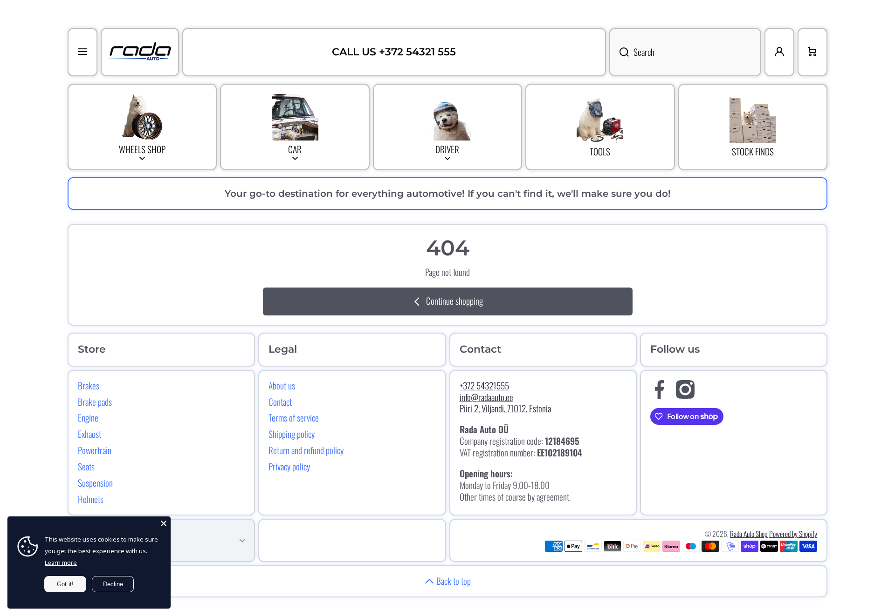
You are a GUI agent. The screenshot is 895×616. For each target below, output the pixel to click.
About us (281, 385)
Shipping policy (291, 433)
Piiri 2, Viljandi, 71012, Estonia (505, 408)
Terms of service (293, 417)
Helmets (90, 498)
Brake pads (95, 401)
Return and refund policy (306, 449)
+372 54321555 (484, 385)
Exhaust (89, 433)
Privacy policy (289, 466)
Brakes (88, 385)
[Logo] (140, 52)
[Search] (619, 52)
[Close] (163, 523)
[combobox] (685, 52)
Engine (88, 417)
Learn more (61, 562)
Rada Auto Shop (749, 533)
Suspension (95, 482)
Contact (280, 401)
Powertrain (94, 449)
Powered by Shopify (793, 533)
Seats (86, 466)
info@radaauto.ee (486, 397)
